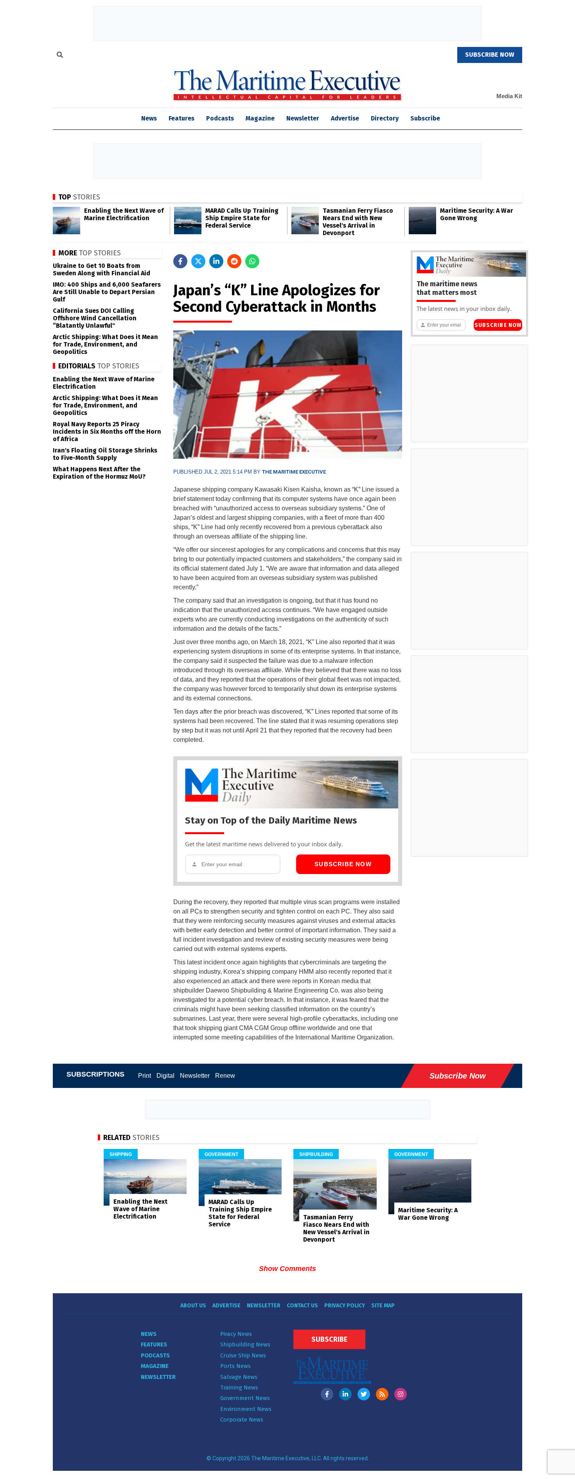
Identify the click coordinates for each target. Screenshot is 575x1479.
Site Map (383, 1305)
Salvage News (238, 1376)
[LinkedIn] (345, 1394)
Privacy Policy (344, 1305)
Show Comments (287, 1269)
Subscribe (425, 118)
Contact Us (302, 1305)
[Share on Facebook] (180, 261)
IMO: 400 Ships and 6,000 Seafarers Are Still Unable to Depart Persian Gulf (107, 292)
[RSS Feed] (382, 1394)
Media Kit (509, 96)
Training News (239, 1387)
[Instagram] (400, 1394)
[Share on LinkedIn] (216, 261)
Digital (165, 1075)
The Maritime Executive (294, 472)
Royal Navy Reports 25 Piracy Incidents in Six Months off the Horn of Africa (107, 431)
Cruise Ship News (243, 1355)
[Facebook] (327, 1394)
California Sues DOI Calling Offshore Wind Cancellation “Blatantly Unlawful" (95, 318)
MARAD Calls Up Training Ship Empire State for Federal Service (242, 218)
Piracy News (236, 1333)
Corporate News (241, 1419)
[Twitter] (364, 1394)
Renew (225, 1075)
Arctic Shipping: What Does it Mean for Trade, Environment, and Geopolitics (105, 344)
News (148, 1333)
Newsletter (302, 118)
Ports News (235, 1366)
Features (181, 118)
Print (144, 1075)
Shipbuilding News (245, 1344)
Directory (385, 118)
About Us (193, 1305)
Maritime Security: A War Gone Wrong (476, 214)
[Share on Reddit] (234, 261)
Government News (245, 1398)
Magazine (260, 118)
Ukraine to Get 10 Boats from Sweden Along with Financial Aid (101, 269)
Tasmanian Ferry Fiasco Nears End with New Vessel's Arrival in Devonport (358, 222)
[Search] (60, 56)
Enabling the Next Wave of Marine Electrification (124, 214)
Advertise (345, 118)
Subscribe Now (343, 864)
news (149, 118)
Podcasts (220, 118)
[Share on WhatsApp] (252, 261)
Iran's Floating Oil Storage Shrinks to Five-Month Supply (105, 454)
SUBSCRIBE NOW (489, 54)
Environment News (245, 1409)
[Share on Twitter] (198, 261)
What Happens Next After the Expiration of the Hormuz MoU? (99, 472)
